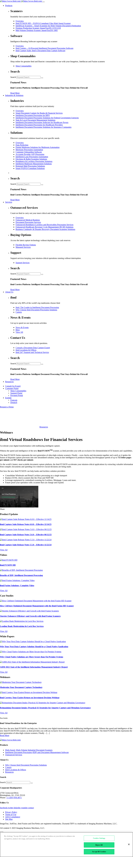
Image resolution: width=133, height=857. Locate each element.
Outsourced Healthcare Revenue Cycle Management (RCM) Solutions (44, 227)
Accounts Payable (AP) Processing (30, 154)
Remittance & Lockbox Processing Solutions (34, 161)
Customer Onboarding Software (29, 152)
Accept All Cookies (99, 852)
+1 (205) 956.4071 (14, 797)
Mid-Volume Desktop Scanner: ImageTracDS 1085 (37, 30)
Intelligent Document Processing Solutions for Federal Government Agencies (47, 118)
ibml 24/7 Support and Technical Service (32, 352)
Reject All (99, 845)
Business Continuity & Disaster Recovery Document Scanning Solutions (45, 229)
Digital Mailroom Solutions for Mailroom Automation (37, 147)
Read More (15, 93)
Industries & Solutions (14, 95)
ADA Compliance (12, 817)
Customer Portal (11, 388)
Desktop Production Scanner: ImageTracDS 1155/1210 (38, 28)
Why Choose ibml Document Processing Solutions (36, 310)
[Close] (129, 844)
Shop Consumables (23, 66)
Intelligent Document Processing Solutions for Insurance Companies (43, 127)
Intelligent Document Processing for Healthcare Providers (39, 125)
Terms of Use (10, 814)
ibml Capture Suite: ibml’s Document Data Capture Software (40, 50)
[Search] (42, 77)
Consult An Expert (13, 386)
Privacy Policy (11, 812)
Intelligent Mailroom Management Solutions (34, 164)
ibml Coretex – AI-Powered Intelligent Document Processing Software (44, 48)
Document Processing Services (28, 222)
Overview (20, 21)
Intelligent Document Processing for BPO (33, 115)
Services (8, 202)
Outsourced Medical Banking (28, 220)
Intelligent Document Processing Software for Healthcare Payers (42, 122)
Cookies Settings (99, 838)
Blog (18, 330)
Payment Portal (16, 395)
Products (8, 5)
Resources (9, 382)
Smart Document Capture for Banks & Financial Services (39, 113)
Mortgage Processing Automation (29, 150)
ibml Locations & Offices (26, 350)
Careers (19, 312)
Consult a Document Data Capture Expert (33, 348)
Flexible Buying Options (26, 245)
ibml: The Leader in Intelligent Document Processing (37, 307)
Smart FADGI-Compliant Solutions (30, 168)
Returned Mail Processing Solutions (30, 166)
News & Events (22, 327)
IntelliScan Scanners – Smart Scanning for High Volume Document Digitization (48, 26)
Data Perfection (22, 145)
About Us (9, 292)
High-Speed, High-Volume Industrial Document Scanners (28, 750)
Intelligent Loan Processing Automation (32, 157)
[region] (66, 844)
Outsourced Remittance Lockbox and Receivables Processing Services (44, 225)
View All (19, 332)
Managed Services (23, 247)
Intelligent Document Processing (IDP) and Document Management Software (37, 752)
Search (13, 77)
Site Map (9, 819)
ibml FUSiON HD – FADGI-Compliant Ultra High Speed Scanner (43, 23)
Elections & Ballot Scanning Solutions (31, 159)
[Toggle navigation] (44, 1)
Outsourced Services (13, 755)
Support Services (22, 263)
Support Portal (16, 393)
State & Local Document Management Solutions (35, 120)
